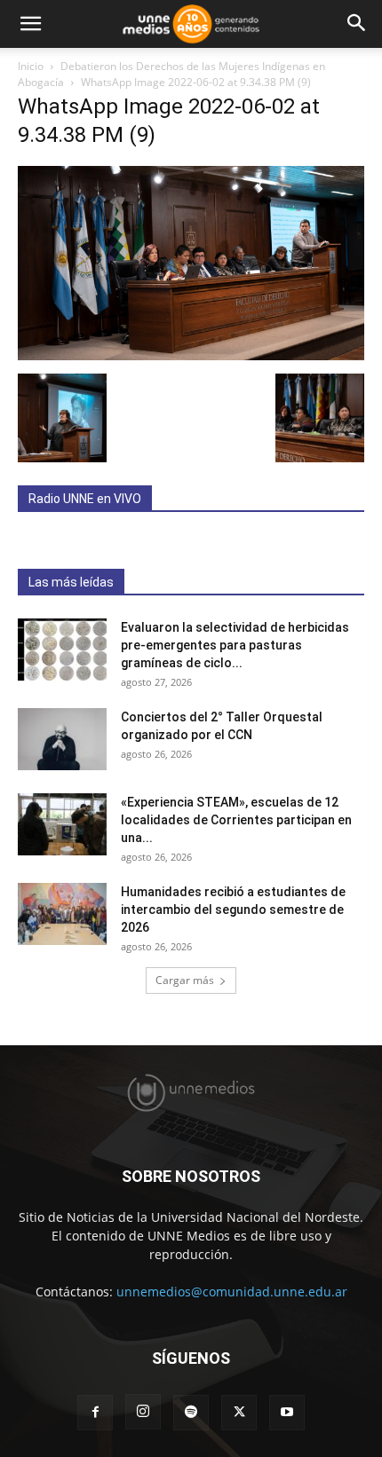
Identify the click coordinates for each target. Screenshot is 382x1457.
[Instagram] (143, 1411)
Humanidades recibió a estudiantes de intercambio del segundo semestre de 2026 (233, 909)
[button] (30, 24)
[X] (239, 1412)
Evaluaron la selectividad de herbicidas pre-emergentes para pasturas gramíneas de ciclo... (235, 645)
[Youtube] (287, 1412)
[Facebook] (95, 1412)
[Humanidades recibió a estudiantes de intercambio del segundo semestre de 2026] (62, 914)
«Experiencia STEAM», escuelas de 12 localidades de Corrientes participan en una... (236, 820)
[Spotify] (191, 1412)
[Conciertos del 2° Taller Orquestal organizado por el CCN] (62, 739)
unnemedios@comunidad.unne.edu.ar (231, 1291)
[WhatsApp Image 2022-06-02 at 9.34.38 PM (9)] (191, 355)
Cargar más (184, 980)
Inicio (31, 66)
